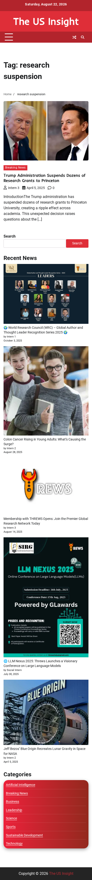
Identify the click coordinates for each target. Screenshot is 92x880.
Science (11, 818)
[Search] (82, 37)
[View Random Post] (74, 37)
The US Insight (46, 21)
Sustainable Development (24, 835)
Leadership (14, 810)
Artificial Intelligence (20, 785)
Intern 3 (13, 188)
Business (12, 801)
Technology (14, 843)
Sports (11, 827)
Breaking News (15, 167)
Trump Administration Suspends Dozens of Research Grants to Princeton (44, 178)
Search (10, 236)
